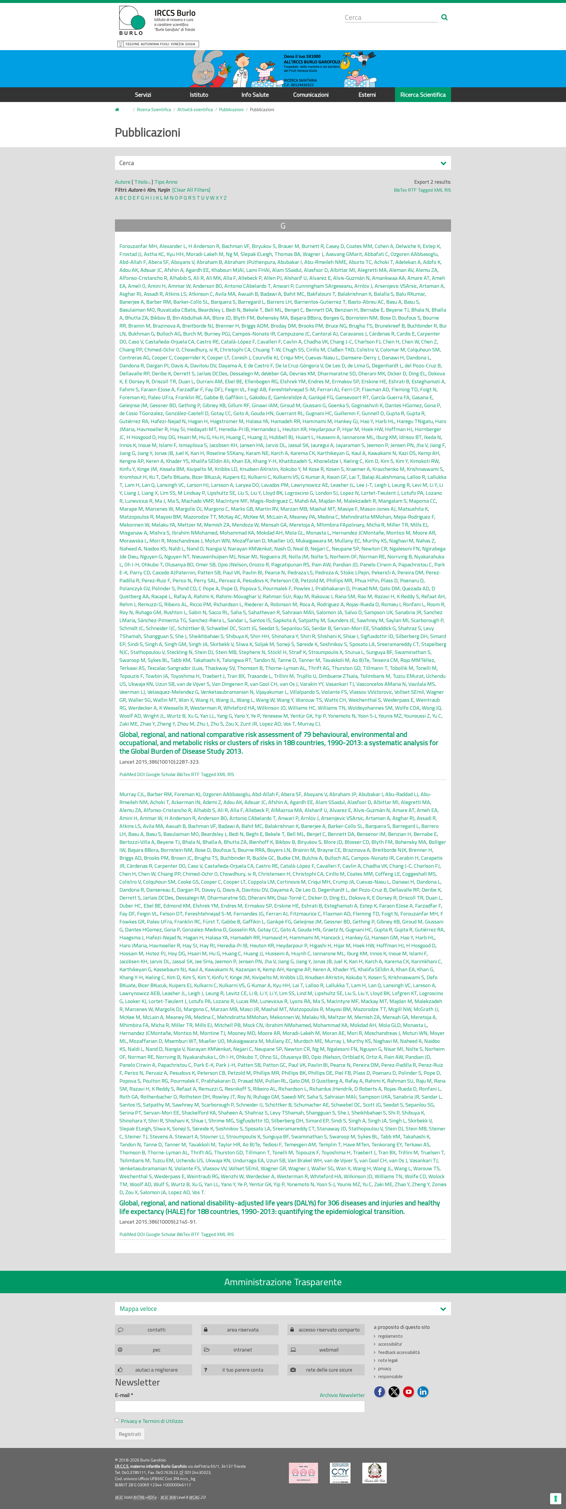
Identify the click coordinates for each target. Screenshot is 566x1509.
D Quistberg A (327, 1081)
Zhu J (202, 724)
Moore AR (424, 533)
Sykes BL (158, 660)
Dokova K (359, 898)
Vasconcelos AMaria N (381, 684)
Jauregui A (322, 445)
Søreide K (307, 644)
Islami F (167, 445)
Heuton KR (294, 429)
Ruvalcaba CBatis (176, 310)
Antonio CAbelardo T (247, 286)
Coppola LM (261, 882)
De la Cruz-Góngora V (299, 365)
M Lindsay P (191, 493)
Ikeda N (432, 437)
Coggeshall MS (419, 874)
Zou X (232, 724)
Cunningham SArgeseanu (324, 286)
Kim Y (402, 461)
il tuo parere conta (242, 1370)
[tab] (283, 1308)
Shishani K (329, 636)
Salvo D (353, 612)
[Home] (158, 26)
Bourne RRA (251, 850)
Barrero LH (279, 302)
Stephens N (252, 652)
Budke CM (288, 858)
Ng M (232, 254)
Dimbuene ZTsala (338, 676)
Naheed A (130, 549)
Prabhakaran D (332, 588)
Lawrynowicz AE (309, 485)
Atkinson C (201, 294)
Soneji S (285, 644)
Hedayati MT (201, 429)
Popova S (250, 588)
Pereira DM (410, 572)
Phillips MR (339, 580)
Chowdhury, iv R (200, 350)
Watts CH (335, 700)
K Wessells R (173, 708)
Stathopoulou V (147, 652)
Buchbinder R (422, 326)
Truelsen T (432, 1152)
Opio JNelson (232, 564)
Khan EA (241, 461)
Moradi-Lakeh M (204, 254)
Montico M (398, 533)
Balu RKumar (410, 294)
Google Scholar (161, 774)
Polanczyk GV (134, 588)
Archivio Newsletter (342, 1395)
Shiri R (307, 636)
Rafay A (182, 596)
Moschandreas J (185, 541)
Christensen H (274, 874)
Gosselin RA (242, 929)
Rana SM (345, 596)
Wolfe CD (415, 1176)
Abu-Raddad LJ (401, 794)
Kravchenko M (388, 469)
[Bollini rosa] (303, 1473)
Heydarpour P (324, 429)
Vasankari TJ (340, 684)
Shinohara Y (285, 636)
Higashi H (320, 945)
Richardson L (227, 604)
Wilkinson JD (271, 708)
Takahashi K (206, 660)
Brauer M (288, 246)
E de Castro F (258, 365)
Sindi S (135, 644)
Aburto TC (360, 262)
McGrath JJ (426, 1009)
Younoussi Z (417, 716)
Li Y (433, 485)
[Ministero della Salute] (374, 1473)
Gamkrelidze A (290, 397)
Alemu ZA (426, 270)
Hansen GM (384, 937)
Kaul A (358, 453)
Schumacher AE (311, 1105)
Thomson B (250, 668)
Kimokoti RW (424, 461)
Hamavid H (274, 937)
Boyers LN (278, 850)
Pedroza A (326, 572)
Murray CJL (132, 794)
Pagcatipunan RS (290, 564)
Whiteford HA (239, 708)
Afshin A (173, 270)
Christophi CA (235, 350)
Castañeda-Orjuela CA (169, 342)
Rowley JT (223, 1097)
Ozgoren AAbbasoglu (414, 254)
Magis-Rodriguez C (271, 501)
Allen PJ (273, 278)
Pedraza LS (300, 572)
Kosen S (335, 469)
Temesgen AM (300, 1144)
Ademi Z (212, 802)
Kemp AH (428, 453)
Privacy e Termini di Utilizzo (152, 1421)
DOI (141, 774)
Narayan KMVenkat (250, 549)
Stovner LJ (212, 1136)
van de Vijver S (193, 684)
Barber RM (158, 302)
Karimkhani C (426, 961)
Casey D (335, 246)
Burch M (192, 334)
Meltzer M (189, 525)
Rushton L (175, 612)
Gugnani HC (319, 413)
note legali (388, 1360)
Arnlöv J (363, 286)
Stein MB (225, 652)
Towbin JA (156, 676)
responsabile (390, 1376)
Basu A (394, 302)
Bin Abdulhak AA (191, 318)
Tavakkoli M (336, 660)
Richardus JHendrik (330, 1089)
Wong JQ (431, 708)
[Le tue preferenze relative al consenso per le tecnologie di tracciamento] (555, 1498)
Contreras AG (134, 357)
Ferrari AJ (328, 389)
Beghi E (254, 834)
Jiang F (437, 445)
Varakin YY (311, 684)
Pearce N (275, 572)
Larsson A (222, 485)
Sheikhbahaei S (206, 636)
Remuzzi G (150, 604)
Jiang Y (144, 453)
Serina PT (130, 1113)
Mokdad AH (269, 533)
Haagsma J (131, 937)
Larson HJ (198, 485)
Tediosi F (272, 1144)
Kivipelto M (199, 469)
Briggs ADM (254, 326)
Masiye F (348, 509)
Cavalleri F (269, 342)
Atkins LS (175, 294)
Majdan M (330, 501)
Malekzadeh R (360, 501)
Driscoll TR (164, 381)
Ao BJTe (360, 660)
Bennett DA (319, 310)
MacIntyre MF (232, 501)
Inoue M (147, 445)
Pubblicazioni (231, 109)
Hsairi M (187, 437)
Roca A (307, 604)
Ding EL (417, 373)
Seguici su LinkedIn (423, 1392)
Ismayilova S (193, 445)
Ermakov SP (345, 381)
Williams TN (331, 708)
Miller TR (397, 525)
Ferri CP (350, 389)
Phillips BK (294, 1073)
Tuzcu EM (163, 1160)
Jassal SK (298, 445)
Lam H (132, 485)
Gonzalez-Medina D (204, 929)
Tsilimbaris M (375, 676)
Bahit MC (294, 294)
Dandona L (418, 357)
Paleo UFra (160, 397)
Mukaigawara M (314, 541)
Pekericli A (383, 572)
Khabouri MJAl (227, 270)
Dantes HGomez (403, 405)
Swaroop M (132, 660)
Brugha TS (360, 326)
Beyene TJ (397, 310)
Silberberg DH (412, 636)
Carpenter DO (169, 866)
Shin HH (259, 636)
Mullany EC (347, 541)
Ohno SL (269, 1057)
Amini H (157, 286)
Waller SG (139, 700)
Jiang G (127, 453)
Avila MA (225, 294)
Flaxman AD (375, 389)
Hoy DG (166, 437)
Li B (253, 993)
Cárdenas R (381, 334)
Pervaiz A (229, 580)
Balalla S (384, 294)
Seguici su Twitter (394, 1392)
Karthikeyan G (333, 453)
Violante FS (334, 692)
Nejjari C (319, 549)
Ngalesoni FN (404, 549)
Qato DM (390, 588)
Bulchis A (312, 858)
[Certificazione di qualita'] (340, 1473)
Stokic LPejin (354, 572)
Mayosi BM (168, 517)
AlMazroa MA (286, 810)
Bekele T (252, 310)
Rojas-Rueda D (362, 604)
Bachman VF (235, 246)
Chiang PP (130, 350)
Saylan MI (397, 620)
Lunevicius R (138, 501)
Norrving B (399, 556)
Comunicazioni (311, 94)
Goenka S (338, 405)
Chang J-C (341, 342)
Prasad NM (364, 588)
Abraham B (209, 262)
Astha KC (154, 254)
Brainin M (139, 326)
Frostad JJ (130, 254)
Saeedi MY (293, 1097)
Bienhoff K (261, 842)
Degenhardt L (387, 365)
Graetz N (333, 929)
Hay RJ (207, 945)
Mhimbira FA (134, 1025)
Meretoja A (301, 525)
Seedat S (269, 628)
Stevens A (161, 1136)
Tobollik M (401, 668)
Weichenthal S (364, 700)
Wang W (265, 700)
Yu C (436, 716)
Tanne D (286, 660)
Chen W (410, 342)
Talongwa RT (236, 660)
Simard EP (317, 1121)
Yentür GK (301, 716)
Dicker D (396, 373)
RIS (447, 189)
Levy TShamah (287, 1113)
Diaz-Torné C (291, 898)
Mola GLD (390, 1025)
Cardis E (406, 334)
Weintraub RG (202, 1176)
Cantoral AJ (325, 334)
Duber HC (130, 906)
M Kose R (313, 469)
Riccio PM (200, 604)
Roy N (126, 612)
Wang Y (285, 700)
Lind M (304, 993)
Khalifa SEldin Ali (210, 461)
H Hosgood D (141, 437)
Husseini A (328, 437)
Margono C (216, 509)
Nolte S (319, 556)
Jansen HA (251, 445)
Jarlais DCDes (212, 373)
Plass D (389, 580)
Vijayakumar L (271, 692)
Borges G (333, 318)
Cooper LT (218, 357)
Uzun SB (165, 684)
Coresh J (241, 357)
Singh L (397, 1121)
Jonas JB (163, 453)
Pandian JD (345, 564)
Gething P (189, 405)
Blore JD (221, 318)
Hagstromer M (226, 421)
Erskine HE (373, 381)
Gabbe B (213, 397)
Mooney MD (241, 1033)
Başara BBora (305, 318)
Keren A (155, 461)
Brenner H (227, 326)
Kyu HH (175, 254)
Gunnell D (373, 413)
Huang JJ (257, 437)
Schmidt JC (131, 628)
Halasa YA (257, 421)
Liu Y (256, 493)
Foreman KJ (132, 397)
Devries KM (302, 373)
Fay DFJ (214, 389)
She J (181, 636)
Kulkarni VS (286, 477)
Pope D (229, 588)
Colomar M (392, 350)
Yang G (224, 716)
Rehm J (127, 604)
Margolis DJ (188, 509)
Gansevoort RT (352, 397)
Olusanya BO (179, 564)
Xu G (193, 716)
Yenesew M (275, 716)
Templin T (329, 1144)
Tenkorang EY (386, 1144)
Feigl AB (257, 389)
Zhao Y (147, 724)
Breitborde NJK (389, 850)
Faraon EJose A (158, 389)
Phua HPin (367, 580)
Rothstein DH (194, 1097)
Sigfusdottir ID (377, 636)
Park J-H (225, 1065)
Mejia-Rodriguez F (414, 517)
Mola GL (294, 533)
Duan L (186, 381)
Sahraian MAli (298, 612)
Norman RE (372, 556)
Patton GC (274, 1065)
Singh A (153, 644)
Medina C (327, 517)
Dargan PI (157, 365)
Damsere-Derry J (360, 357)
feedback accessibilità (399, 1352)
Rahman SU (400, 1081)
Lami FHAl (258, 270)
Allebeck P (249, 278)
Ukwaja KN (140, 684)
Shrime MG (221, 1121)
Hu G (204, 437)
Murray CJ (308, 724)
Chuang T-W (266, 350)
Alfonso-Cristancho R (143, 278)
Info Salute (255, 94)
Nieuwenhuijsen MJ (214, 556)
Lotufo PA (412, 493)
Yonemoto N (342, 716)
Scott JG (247, 628)
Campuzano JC (293, 334)
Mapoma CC (422, 501)
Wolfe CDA (407, 708)
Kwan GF (337, 477)
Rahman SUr (277, 596)
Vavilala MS (421, 684)
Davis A (179, 365)
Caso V (136, 342)
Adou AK (128, 270)
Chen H (391, 342)
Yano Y (241, 716)
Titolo (141, 182)
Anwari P (283, 286)
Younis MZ (390, 716)
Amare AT (418, 278)
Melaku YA (163, 525)
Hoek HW (372, 429)
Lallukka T (337, 985)
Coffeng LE (387, 874)
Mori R (156, 541)
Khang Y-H (265, 461)
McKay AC (229, 517)
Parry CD (140, 572)
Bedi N (233, 310)
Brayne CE (328, 850)
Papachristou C (415, 564)
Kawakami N (382, 453)
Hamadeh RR (285, 421)
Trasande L (259, 676)
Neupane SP (345, 549)
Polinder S (163, 588)
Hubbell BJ (281, 437)
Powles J (303, 588)
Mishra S (159, 533)
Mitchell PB (227, 1025)
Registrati (130, 1434)
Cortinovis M (291, 882)
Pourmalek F (277, 588)
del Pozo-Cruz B (423, 365)
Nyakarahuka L (200, 1057)
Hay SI (177, 429)
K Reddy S (408, 596)
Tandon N (264, 660)
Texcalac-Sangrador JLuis (175, 668)
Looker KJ (135, 1001)
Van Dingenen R (230, 684)
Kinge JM (147, 469)
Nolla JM (298, 556)
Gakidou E (260, 397)
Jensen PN (402, 445)
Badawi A (270, 294)
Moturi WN (217, 541)
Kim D (371, 461)
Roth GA (128, 1097)
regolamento (390, 1336)
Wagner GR (273, 1168)
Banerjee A (131, 302)
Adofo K (431, 262)
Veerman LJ (132, 692)
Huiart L (305, 437)
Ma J (160, 501)
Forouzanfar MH (138, 246)
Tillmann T (375, 668)
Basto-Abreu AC (366, 302)
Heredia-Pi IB (234, 429)
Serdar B (321, 628)
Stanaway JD (331, 1128)
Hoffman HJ (398, 429)
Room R (435, 604)
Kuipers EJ (234, 477)
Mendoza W (245, 525)
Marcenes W (159, 509)
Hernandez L (265, 429)
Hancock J (332, 937)
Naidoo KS (155, 549)
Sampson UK (378, 612)
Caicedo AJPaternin (173, 572)
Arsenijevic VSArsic (396, 286)
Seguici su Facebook (380, 1392)
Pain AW (321, 564)
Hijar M (350, 429)
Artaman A (431, 286)
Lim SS (167, 493)
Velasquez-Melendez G (172, 692)
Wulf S (161, 1184)
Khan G (425, 969)
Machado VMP (197, 501)
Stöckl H (277, 652)
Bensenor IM (371, 834)
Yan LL (207, 716)
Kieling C (353, 461)
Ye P (255, 716)
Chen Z (429, 342)
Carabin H (407, 858)
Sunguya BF (379, 652)
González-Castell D (186, 413)
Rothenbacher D (158, 1097)
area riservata (243, 1330)
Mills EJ (418, 525)
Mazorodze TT (199, 517)
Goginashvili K (367, 405)
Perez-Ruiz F (156, 580)
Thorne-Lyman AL (285, 668)
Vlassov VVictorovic (370, 692)
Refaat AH (433, 596)
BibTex (400, 189)
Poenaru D (412, 580)
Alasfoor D (316, 270)
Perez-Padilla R (398, 1065)
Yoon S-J (367, 716)
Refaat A (186, 1089)
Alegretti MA (372, 270)
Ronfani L (413, 604)
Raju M (301, 596)
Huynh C (300, 953)
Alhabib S (180, 278)
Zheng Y (166, 724)
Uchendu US (189, 1160)
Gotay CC (221, 413)
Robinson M (283, 604)
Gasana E (422, 397)
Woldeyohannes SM (370, 708)
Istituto (199, 94)
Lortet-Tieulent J (380, 493)
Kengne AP (131, 461)
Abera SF (158, 262)
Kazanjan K (248, 969)
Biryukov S (264, 246)
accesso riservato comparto (329, 1330)
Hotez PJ (156, 953)
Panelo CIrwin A (378, 564)
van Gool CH (263, 684)
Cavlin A (292, 342)
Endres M (319, 381)
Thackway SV (220, 668)
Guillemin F (346, 413)
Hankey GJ (346, 421)
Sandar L (237, 620)
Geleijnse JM (133, 405)
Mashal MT (322, 509)
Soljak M (264, 644)
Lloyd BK (272, 493)
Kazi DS (407, 453)
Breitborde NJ (197, 326)
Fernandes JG (248, 914)
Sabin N (197, 612)
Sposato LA (362, 644)
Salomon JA (329, 612)
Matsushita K (413, 509)
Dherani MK (371, 373)
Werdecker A (142, 708)
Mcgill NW (399, 1009)
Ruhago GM (148, 612)
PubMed (127, 774)
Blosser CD (357, 842)
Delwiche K (408, 246)
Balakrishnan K (354, 294)
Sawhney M (370, 620)
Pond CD (186, 588)
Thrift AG (318, 668)
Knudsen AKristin (259, 469)
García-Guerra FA (390, 397)
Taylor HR (229, 1144)
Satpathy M (311, 620)
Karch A (279, 453)
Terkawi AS (132, 668)
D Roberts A (367, 1089)
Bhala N (420, 310)
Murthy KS (375, 541)
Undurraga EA (248, 1160)
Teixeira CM (385, 660)
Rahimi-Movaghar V (238, 596)
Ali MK (213, 278)
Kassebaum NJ (170, 969)
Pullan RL (276, 1081)
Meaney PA (302, 517)
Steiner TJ (136, 1136)
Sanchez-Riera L (207, 620)
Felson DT (171, 914)
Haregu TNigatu (415, 421)
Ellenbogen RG (261, 381)
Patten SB (209, 572)
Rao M (365, 596)
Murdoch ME (308, 1041)
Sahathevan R (264, 612)
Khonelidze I (327, 461)
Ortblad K (353, 1057)
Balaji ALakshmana (383, 477)
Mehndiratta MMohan (366, 517)
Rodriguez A (330, 604)
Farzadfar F (190, 389)
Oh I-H (131, 564)
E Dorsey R (137, 381)
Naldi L (176, 549)
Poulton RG (155, 1081)
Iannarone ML (358, 437)
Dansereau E (160, 890)
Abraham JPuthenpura (249, 262)
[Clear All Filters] (191, 190)
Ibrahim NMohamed (194, 533)
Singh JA (198, 644)
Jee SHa (204, 961)
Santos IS (260, 620)
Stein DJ (204, 652)
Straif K (297, 652)
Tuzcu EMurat (408, 676)
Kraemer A (358, 469)
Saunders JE (341, 620)
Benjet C (293, 310)
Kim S (387, 461)
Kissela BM (171, 469)
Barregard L (251, 302)
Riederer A (256, 604)
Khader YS (177, 461)
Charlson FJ (368, 342)
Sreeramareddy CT (398, 644)
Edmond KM (176, 906)
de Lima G (358, 365)
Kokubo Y (290, 469)
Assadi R (153, 294)
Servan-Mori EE (351, 628)
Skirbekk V (221, 644)
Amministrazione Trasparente (283, 1282)
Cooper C (162, 357)
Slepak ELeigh (256, 254)
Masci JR (249, 1009)
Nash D (282, 549)
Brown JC (181, 858)
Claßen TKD (341, 350)
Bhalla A (212, 842)
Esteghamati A (428, 381)
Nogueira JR (273, 556)
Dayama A (229, 365)
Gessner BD (163, 405)
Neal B (300, 549)
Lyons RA (300, 1001)
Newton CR (374, 549)
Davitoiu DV (203, 365)
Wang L (245, 700)
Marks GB (242, 509)
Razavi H (384, 596)
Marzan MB (293, 509)
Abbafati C (376, 254)
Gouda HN (262, 413)
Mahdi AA (305, 501)
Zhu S (216, 724)
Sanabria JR (408, 612)
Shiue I (350, 636)
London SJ (326, 493)
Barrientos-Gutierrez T (319, 302)
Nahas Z (425, 541)
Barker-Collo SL (190, 302)
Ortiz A (374, 1057)
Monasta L (318, 533)
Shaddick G (383, 628)
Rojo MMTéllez (417, 660)
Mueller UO (280, 541)
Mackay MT (374, 1001)
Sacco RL (218, 612)
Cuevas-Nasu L (322, 357)
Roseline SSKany (224, 453)
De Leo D (335, 365)
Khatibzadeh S (295, 461)
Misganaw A (133, 533)
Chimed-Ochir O (161, 350)
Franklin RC (188, 397)
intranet (242, 1350)
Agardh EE (197, 270)
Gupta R (395, 413)
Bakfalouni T (321, 294)
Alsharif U (295, 278)
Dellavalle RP (134, 373)
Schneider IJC (160, 628)
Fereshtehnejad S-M (292, 389)
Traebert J (213, 676)
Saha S (238, 612)
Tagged (425, 189)
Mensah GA (274, 525)
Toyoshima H (185, 676)
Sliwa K (244, 644)
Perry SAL (205, 580)
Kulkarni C (259, 477)
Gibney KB (214, 405)
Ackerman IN (185, 802)
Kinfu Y (127, 469)
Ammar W (179, 286)
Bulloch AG (169, 334)
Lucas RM (247, 1001)
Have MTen (356, 1144)
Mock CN (253, 1025)
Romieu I (391, 604)
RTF (412, 189)
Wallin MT (164, 700)
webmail (329, 1350)
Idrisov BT (410, 437)
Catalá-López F (238, 342)
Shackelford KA (199, 1113)
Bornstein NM (362, 318)
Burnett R (313, 246)
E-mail (124, 1395)
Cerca (126, 164)
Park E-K (203, 1065)
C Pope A (209, 588)
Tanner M (309, 660)
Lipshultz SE (221, 493)
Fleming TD (404, 389)
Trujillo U (306, 676)
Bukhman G (141, 334)
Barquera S (223, 302)
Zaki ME (128, 724)
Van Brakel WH (305, 1160)
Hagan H (198, 421)
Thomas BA (287, 254)
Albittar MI (342, 270)
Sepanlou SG (295, 628)
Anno (171, 182)
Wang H (204, 700)
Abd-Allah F (132, 262)
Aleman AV (401, 270)
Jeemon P (377, 445)
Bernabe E (372, 310)
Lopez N (349, 493)
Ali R (198, 278)
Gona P (432, 405)
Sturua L (354, 652)
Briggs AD (130, 858)
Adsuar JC (151, 270)
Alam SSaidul (287, 270)
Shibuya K (237, 636)
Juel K (181, 453)
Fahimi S (129, 389)
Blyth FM (243, 318)
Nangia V (216, 549)
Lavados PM (275, 485)
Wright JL (153, 716)
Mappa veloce (138, 1308)
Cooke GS (188, 882)
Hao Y (366, 421)
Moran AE (333, 1033)
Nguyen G (151, 556)
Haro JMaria (133, 945)
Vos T (289, 724)
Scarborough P (427, 620)
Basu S (411, 302)
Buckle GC (263, 858)
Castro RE (208, 342)
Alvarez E (320, 278)
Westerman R (205, 708)
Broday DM (283, 326)
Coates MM (359, 246)
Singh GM (175, 644)
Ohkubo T (152, 564)
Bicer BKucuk (206, 477)
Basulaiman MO (137, 310)
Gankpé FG (321, 397)
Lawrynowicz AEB (139, 993)
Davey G (211, 890)
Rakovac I (322, 596)
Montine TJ (212, 1033)
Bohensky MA (272, 318)
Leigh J (381, 485)
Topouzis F (131, 676)
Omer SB (205, 564)
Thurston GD (346, 668)
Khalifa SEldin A (376, 969)
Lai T (354, 477)
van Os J (289, 684)
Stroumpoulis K (325, 652)
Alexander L (172, 246)
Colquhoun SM (423, 350)
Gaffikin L (236, 397)
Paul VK (231, 572)
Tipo (159, 182)
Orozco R (259, 564)
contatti (156, 1330)
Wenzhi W (232, 1176)
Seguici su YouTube (408, 1392)
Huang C (235, 437)
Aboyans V (182, 262)
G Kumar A (313, 477)
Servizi (143, 94)
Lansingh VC (170, 485)
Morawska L (133, 541)
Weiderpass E (398, 700)
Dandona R (131, 365)
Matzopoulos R (136, 517)
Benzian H (346, 310)
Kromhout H (133, 477)
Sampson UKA (375, 1097)
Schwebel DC (221, 628)
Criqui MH (292, 357)
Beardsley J (210, 310)
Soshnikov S (333, 644)
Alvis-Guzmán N (351, 278)
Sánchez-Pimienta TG (162, 620)
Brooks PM (310, 326)
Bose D (388, 318)
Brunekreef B (390, 326)
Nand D (195, 549)
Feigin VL (235, 389)
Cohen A (384, 246)
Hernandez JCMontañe (358, 533)
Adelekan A (408, 262)
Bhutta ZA (136, 318)
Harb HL (384, 421)
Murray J (334, 1041)
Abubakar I (289, 262)
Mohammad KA (237, 533)
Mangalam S (392, 501)
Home (120, 109)
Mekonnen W (134, 525)
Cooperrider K (189, 357)
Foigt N (428, 389)
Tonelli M (426, 668)
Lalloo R (416, 477)
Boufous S (409, 318)
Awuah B (248, 294)
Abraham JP (342, 794)
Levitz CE (236, 993)
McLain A (276, 517)
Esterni (367, 94)
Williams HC (301, 708)
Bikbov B (160, 318)
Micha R (375, 525)
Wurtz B (176, 716)
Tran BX (236, 676)
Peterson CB (284, 580)
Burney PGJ (217, 334)
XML (438, 189)
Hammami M (317, 421)
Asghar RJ (130, 294)
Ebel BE (233, 381)
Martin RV (266, 509)
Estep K (431, 246)
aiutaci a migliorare (156, 1370)
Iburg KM (386, 437)
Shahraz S (409, 628)
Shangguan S (158, 636)
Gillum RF (238, 405)
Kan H (197, 453)
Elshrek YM (293, 381)
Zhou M (185, 724)
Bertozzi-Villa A (136, 842)
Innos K (127, 445)
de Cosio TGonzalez (141, 413)
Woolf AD (130, 716)
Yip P (320, 716)
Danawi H (393, 357)
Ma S (173, 501)
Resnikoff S (238, 1089)
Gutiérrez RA (133, 421)
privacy (384, 1368)
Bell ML (273, 310)
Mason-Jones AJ (378, 509)
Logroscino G (299, 493)
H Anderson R (203, 246)
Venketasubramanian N (227, 692)
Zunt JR (248, 724)
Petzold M (312, 580)
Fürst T (211, 922)
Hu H (218, 437)
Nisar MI (247, 556)
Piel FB (343, 1073)
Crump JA (343, 882)
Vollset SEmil (409, 692)
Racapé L (161, 596)
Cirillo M (315, 350)
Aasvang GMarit (344, 254)
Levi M (419, 485)
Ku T (154, 477)
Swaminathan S (412, 652)
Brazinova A (166, 326)
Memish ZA (217, 525)
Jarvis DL (276, 445)
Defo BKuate (175, 477)
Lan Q (148, 485)
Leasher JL (342, 485)
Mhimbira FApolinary (340, 525)
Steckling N (179, 652)
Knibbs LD (226, 469)
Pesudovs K (255, 580)
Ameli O (136, 286)
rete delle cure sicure (329, 1370)
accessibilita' (390, 1344)
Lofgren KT (404, 993)
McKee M (253, 517)
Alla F (229, 278)
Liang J (131, 493)
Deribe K (161, 373)
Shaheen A (230, 1113)
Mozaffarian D (248, 541)
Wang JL (225, 700)
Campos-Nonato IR (253, 334)
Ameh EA (427, 810)
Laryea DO (247, 485)
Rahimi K (203, 596)
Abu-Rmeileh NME (325, 262)
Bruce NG (335, 326)
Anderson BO (207, 286)
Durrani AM (209, 381)
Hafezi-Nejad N (168, 421)
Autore (122, 182)
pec (156, 1350)
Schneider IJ (249, 1105)
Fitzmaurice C (305, 914)
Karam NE (257, 453)
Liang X (150, 493)
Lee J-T (364, 485)
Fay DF (127, 914)
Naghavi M (401, 541)
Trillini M (284, 676)
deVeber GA (274, 373)
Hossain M (131, 953)
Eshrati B (399, 381)
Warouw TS (309, 700)
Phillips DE (320, 1073)
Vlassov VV (214, 1168)
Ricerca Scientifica (423, 94)
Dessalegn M (244, 373)
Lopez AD (270, 724)
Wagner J (313, 254)
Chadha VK (316, 342)
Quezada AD (415, 588)
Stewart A (186, 1136)
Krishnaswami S (425, 469)
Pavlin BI (252, 572)
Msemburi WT (180, 1041)
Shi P (393, 1113)
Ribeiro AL (175, 604)
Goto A (241, 413)
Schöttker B (191, 628)
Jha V (421, 445)
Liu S (243, 493)
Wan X (186, 700)
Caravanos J (353, 334)
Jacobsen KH (223, 445)
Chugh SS (293, 350)
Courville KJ (265, 357)
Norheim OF (343, 556)
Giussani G (314, 405)
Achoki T (383, 262)
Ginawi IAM (265, 405)
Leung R (401, 485)
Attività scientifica (195, 109)
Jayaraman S (350, 445)
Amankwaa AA (388, 278)
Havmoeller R (152, 429)
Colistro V (367, 350)
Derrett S (184, 373)
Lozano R (223, 1001)
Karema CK (302, 453)
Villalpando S (304, 692)
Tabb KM (180, 660)
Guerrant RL (289, 413)
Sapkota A (284, 620)
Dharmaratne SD (336, 373)
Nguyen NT (177, 556)
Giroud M (290, 405)
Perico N (181, 580)
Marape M (131, 509)
